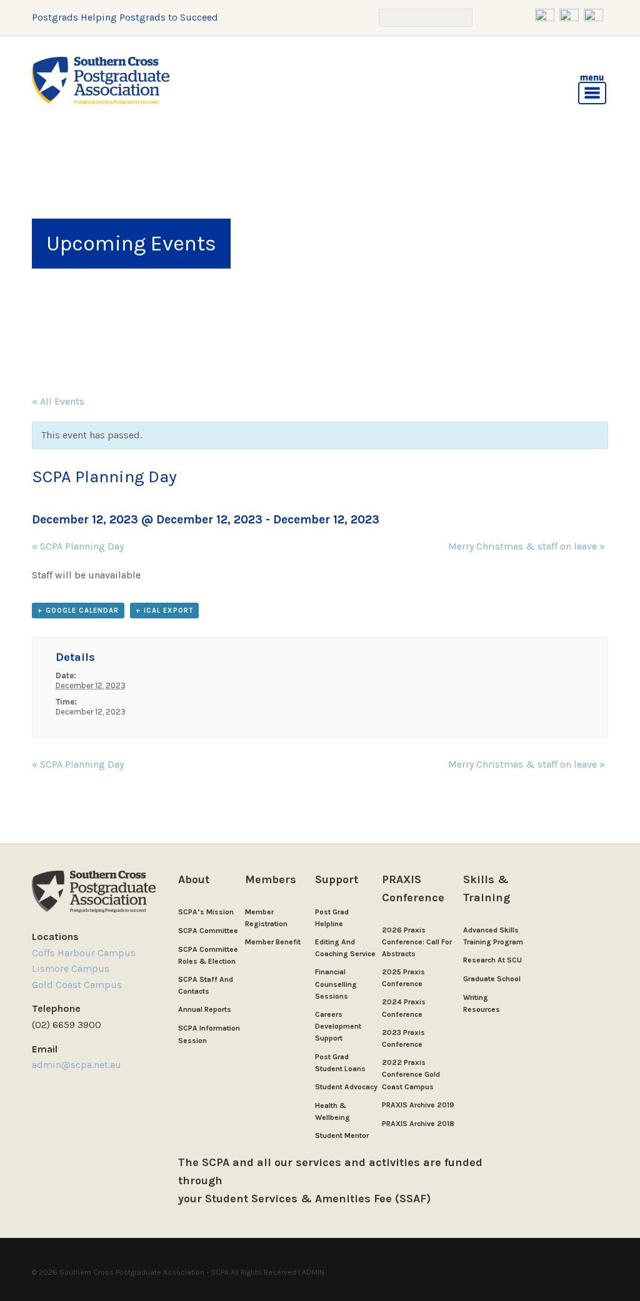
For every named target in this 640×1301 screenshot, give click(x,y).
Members (270, 879)
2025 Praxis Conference (403, 977)
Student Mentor (342, 1135)
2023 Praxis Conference (403, 1038)
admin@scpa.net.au (78, 1065)
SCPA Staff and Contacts (205, 985)
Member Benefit (273, 941)
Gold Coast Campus (77, 985)
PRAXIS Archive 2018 (418, 1123)
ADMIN (313, 1272)
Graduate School (492, 978)
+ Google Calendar (78, 610)
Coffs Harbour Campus (84, 953)
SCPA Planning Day (78, 546)
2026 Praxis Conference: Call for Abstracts (417, 942)
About (193, 879)
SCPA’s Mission (206, 912)
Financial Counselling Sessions (336, 983)
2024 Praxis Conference (404, 1007)
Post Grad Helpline (332, 918)
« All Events (58, 401)
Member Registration (266, 918)
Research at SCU (492, 960)
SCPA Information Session (209, 1034)
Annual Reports (204, 1009)
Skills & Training (486, 888)
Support (336, 879)
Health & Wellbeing (332, 1111)
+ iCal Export (164, 610)
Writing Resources (481, 1003)
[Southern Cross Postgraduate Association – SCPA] (100, 81)
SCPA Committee (208, 930)
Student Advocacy (346, 1086)
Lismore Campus (70, 968)
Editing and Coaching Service (345, 947)
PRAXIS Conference (413, 888)
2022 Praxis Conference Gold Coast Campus (411, 1074)
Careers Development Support (338, 1026)
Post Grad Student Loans (340, 1062)
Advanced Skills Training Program (493, 936)
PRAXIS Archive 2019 (418, 1105)
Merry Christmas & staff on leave (526, 546)
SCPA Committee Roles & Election (208, 955)
